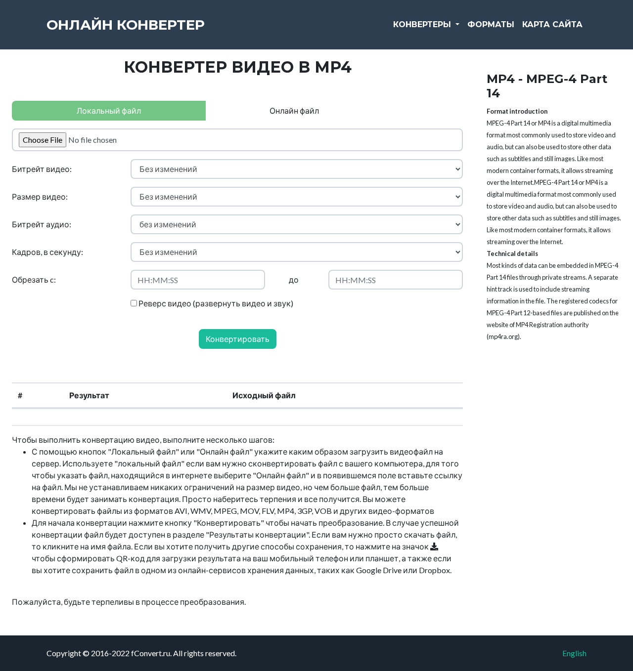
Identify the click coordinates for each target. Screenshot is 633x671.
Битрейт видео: (42, 168)
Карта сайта (552, 24)
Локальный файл (109, 110)
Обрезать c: (34, 279)
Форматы (490, 24)
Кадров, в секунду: (47, 251)
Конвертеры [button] (423, 24)
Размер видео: (40, 196)
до (294, 279)
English (574, 653)
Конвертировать (238, 338)
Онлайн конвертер (125, 24)
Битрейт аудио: (41, 224)
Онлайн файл (294, 110)
